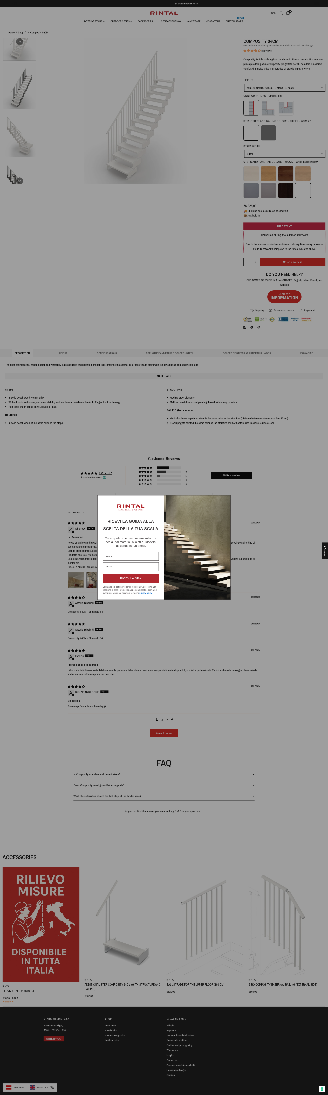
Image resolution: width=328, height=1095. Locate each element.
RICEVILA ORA (130, 578)
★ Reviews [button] (325, 550)
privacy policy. (145, 593)
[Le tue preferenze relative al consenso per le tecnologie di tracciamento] (322, 1089)
